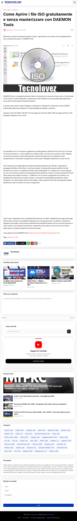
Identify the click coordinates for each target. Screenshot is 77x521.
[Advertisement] (38, 134)
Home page (6, 9)
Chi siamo (26, 517)
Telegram (20, 447)
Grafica (55, 433)
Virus (17, 451)
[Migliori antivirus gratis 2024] (62, 272)
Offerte (44, 440)
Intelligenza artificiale (49, 437)
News (34, 440)
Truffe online (62, 447)
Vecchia (72, 317)
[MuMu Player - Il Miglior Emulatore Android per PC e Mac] (38, 272)
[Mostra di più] (39, 243)
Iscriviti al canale (38, 361)
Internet (64, 437)
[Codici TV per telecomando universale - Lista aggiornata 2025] (8, 398)
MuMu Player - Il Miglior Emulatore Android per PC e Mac (37, 283)
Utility (16, 237)
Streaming (49, 444)
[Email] (36, 243)
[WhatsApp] (28, 243)
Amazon (9, 430)
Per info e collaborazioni (38, 517)
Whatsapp (27, 451)
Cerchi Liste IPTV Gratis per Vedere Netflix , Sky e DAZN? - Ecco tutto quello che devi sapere (42, 413)
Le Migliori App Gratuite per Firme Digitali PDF (13, 282)
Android (19, 430)
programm (54, 440)
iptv (7, 440)
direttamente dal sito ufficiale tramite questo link (44, 233)
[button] (2, 2)
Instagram (35, 437)
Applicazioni (53, 430)
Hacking (24, 437)
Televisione (31, 447)
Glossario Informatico (42, 433)
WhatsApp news (40, 451)
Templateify (33, 514)
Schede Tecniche (23, 444)
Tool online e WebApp (46, 447)
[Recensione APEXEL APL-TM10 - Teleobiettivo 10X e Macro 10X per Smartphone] (8, 406)
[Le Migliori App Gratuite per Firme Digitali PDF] (14, 272)
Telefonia (9, 447)
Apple (41, 430)
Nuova (4, 317)
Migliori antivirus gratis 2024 (61, 281)
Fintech (19, 433)
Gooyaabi (50, 514)
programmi (15, 9)
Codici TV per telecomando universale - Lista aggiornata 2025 (34, 396)
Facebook (9, 433)
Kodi (14, 440)
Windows (53, 451)
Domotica (65, 430)
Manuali (24, 440)
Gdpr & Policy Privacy (53, 517)
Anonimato (30, 430)
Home (19, 517)
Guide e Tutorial (11, 437)
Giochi (28, 433)
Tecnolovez (61, 444)
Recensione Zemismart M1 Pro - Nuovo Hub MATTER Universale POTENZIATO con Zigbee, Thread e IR (33, 387)
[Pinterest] (32, 243)
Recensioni (9, 444)
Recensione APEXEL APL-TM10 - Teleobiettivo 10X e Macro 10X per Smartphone (40, 404)
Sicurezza (37, 444)
